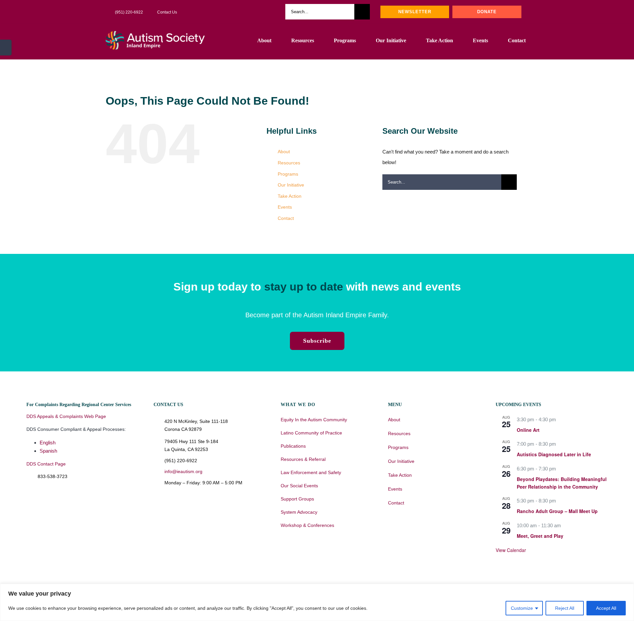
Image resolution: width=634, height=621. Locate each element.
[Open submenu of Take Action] (478, 475)
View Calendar (511, 550)
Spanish (48, 451)
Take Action (289, 196)
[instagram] (252, 12)
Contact (286, 218)
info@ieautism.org (183, 471)
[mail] (273, 12)
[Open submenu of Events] (478, 489)
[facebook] (230, 12)
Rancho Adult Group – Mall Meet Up (557, 511)
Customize (522, 608)
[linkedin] (262, 12)
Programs (288, 174)
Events (285, 207)
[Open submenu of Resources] (478, 433)
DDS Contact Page (46, 463)
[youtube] (241, 12)
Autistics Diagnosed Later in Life (554, 454)
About (284, 151)
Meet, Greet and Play (540, 536)
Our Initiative (291, 185)
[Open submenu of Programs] (478, 447)
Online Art (528, 430)
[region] (317, 602)
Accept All (606, 608)
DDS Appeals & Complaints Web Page (66, 416)
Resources (289, 162)
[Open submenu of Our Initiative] (478, 461)
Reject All (564, 608)
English (47, 442)
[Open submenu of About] (478, 419)
